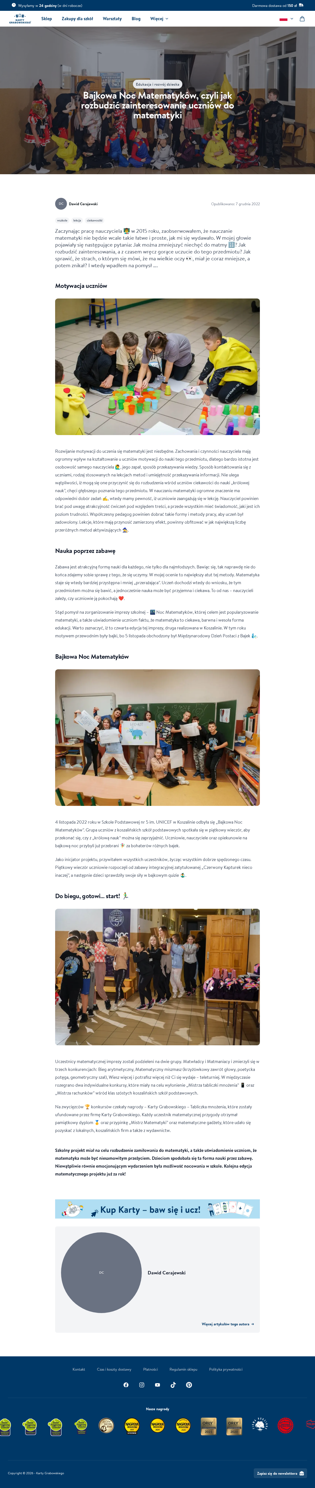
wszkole (62, 220)
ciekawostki (94, 220)
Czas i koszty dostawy (114, 1369)
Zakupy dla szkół (77, 18)
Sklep (46, 18)
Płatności (150, 1369)
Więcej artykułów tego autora (228, 1324)
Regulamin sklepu (183, 1369)
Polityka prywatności (225, 1369)
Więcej (156, 18)
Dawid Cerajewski (83, 203)
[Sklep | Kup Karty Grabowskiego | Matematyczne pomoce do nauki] (157, 1209)
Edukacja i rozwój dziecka (157, 84)
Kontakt (79, 1369)
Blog (136, 18)
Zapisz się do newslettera (277, 1473)
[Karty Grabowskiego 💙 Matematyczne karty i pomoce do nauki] (20, 18)
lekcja (77, 220)
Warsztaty (112, 18)
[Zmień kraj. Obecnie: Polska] (287, 19)
